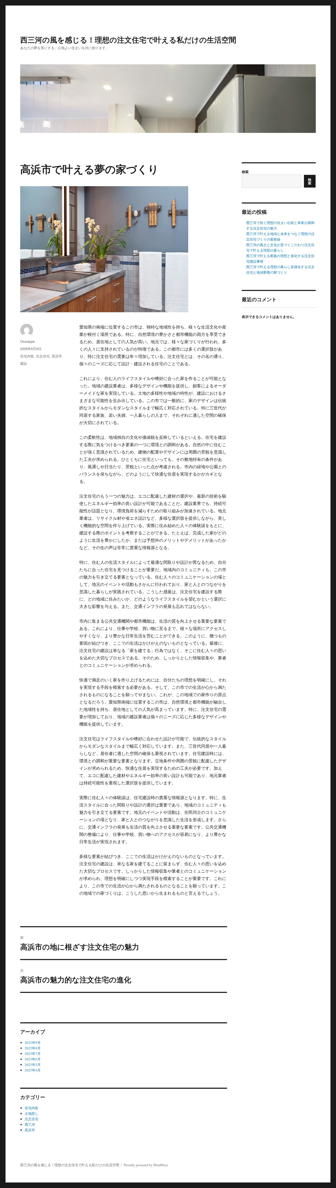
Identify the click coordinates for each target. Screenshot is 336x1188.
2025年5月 (33, 1064)
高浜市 (57, 355)
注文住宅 (43, 355)
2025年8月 (33, 1048)
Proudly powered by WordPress (146, 1165)
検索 (245, 171)
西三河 (30, 1124)
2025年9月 (33, 1042)
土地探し (31, 1113)
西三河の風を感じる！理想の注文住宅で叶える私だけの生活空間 (128, 39)
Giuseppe (27, 341)
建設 (23, 363)
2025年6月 (33, 1059)
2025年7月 (33, 1053)
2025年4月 (33, 1070)
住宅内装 (27, 355)
